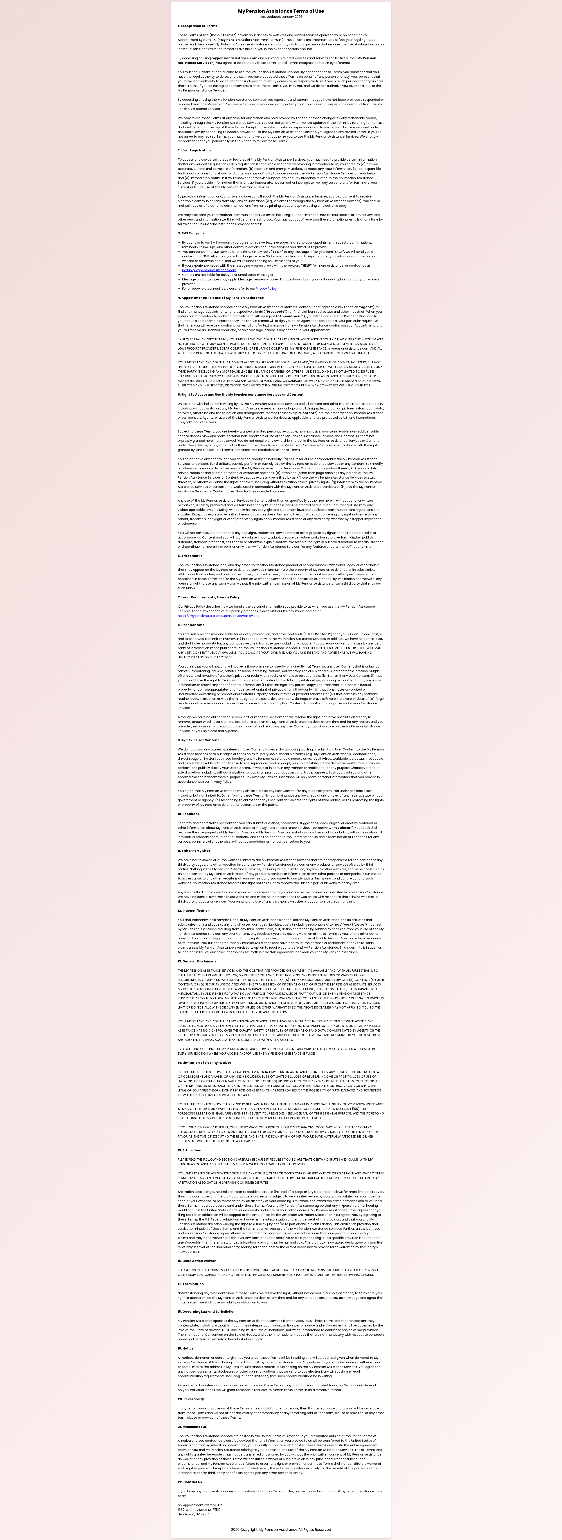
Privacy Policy (266, 288)
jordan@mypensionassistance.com (209, 270)
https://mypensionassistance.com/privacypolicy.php (218, 616)
